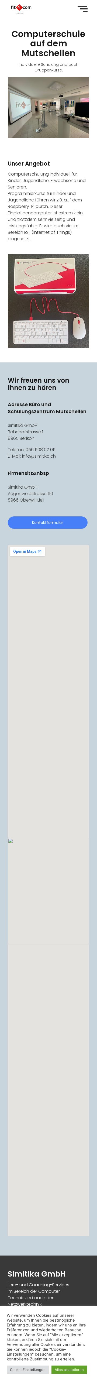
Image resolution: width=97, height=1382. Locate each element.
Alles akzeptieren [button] (69, 1369)
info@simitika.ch (39, 456)
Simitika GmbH (37, 1274)
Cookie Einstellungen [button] (28, 1369)
